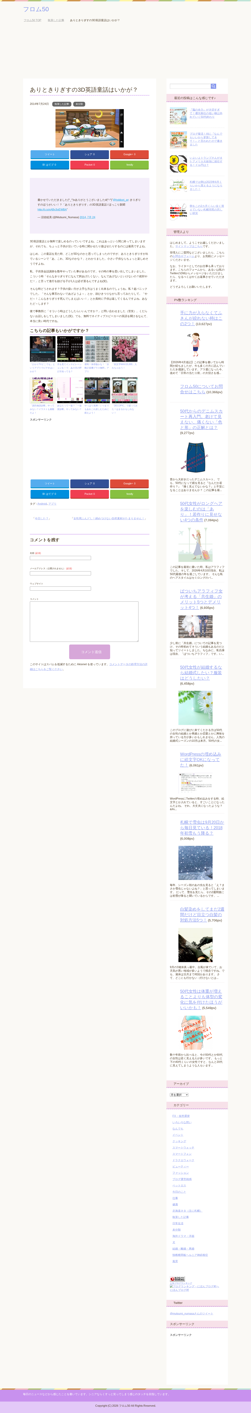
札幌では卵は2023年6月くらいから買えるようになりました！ (206, 185)
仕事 (175, 1198)
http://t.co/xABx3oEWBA (52, 209)
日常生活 (177, 1223)
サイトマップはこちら (189, 246)
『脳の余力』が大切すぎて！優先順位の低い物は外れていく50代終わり (206, 113)
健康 (175, 1204)
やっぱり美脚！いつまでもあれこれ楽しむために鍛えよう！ (97, 409)
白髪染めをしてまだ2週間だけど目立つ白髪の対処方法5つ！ (202, 914)
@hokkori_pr (120, 199)
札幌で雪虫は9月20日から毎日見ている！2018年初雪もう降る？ (202, 827)
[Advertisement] (125, 53)
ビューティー (180, 1166)
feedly (130, 164)
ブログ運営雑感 (182, 1179)
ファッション (180, 1172)
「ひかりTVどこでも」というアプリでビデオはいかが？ (42, 368)
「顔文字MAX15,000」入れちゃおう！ (124, 366)
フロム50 (36, 9)
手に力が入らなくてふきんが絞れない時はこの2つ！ (201, 318)
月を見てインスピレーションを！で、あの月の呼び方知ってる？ (69, 368)
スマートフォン (182, 1153)
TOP (35, 20)
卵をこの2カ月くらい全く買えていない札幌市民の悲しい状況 (207, 210)
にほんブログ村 (179, 1290)
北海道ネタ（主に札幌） (187, 1210)
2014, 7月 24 (87, 217)
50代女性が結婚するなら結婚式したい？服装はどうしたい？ (201, 672)
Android (42, 503)
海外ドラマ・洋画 (183, 1236)
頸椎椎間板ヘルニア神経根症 (190, 1255)
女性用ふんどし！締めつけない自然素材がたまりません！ (108, 518)
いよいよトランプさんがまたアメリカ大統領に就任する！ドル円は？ (206, 161)
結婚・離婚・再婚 (183, 1248)
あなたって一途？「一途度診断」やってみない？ (69, 407)
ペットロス (179, 1185)
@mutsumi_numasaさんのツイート (191, 1313)
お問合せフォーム (183, 256)
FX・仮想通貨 (181, 1116)
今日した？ (41, 518)
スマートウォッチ (183, 1147)
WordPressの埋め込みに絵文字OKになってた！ (200, 759)
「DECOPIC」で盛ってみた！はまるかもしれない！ (124, 409)
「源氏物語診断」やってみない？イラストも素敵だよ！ (42, 409)
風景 (175, 1261)
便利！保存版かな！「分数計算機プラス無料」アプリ (97, 368)
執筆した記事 (62, 104)
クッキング (179, 1141)
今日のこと (179, 1191)
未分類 (79, 104)
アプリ (52, 503)
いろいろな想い (182, 1122)
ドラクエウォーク (183, 1160)
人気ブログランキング (181, 1283)
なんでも (177, 1128)
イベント (177, 1135)
